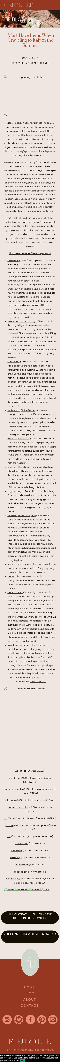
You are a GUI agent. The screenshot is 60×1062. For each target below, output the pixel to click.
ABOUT (29, 999)
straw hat (13, 260)
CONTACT (30, 1005)
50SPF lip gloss (42, 386)
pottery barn (22, 865)
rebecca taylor (22, 872)
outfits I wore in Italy (16, 222)
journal (12, 467)
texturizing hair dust (19, 439)
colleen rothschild (18, 807)
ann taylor (15, 778)
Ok (22, 1060)
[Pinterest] (34, 889)
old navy (15, 858)
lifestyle (17, 63)
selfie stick (13, 410)
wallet (11, 576)
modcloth (16, 850)
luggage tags (15, 491)
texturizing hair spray (19, 564)
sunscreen (13, 362)
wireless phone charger (21, 515)
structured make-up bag (21, 321)
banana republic (13, 789)
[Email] (45, 889)
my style (32, 63)
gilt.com (8, 825)
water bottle (14, 592)
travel (44, 63)
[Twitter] (9, 889)
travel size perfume (18, 645)
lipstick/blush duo (17, 536)
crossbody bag (16, 285)
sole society (11, 879)
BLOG (29, 993)
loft (8, 836)
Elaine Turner (28, 410)
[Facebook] (21, 889)
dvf (5, 818)
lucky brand (21, 843)
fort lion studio (38, 681)
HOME (29, 987)
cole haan (10, 800)
